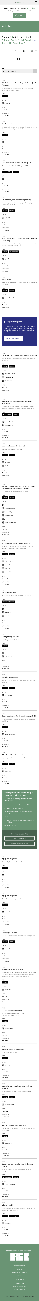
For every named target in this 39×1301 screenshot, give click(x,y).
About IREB (19, 1269)
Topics (21, 16)
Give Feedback (19, 1283)
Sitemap (6, 1296)
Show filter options (17, 51)
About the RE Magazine (19, 1272)
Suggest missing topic (13, 338)
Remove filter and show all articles (28, 59)
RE (19, 2)
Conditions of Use (28, 1296)
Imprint (12, 1296)
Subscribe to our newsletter (18, 843)
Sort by (4, 68)
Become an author (19, 1289)
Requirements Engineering (19, 9)
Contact (19, 1275)
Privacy (19, 1296)
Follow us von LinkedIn (18, 838)
